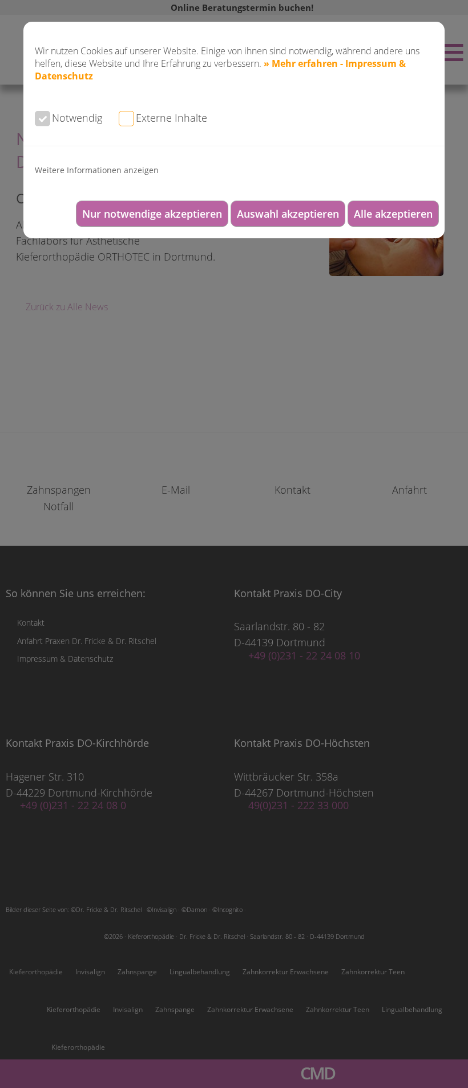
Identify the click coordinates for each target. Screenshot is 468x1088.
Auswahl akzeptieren (288, 214)
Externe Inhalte (171, 118)
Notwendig (77, 118)
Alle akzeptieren (393, 214)
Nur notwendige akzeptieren (152, 214)
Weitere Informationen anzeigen (97, 170)
